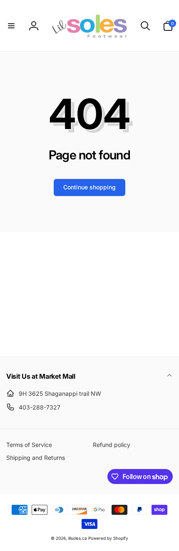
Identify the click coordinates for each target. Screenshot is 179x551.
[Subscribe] (156, 315)
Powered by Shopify (108, 538)
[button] (11, 26)
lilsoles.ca (77, 538)
